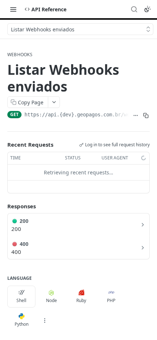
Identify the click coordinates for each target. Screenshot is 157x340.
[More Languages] (44, 320)
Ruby (81, 300)
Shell (21, 300)
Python (21, 324)
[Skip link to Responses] (2, 206)
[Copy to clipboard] (146, 115)
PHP (111, 300)
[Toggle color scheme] (147, 9)
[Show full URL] (135, 115)
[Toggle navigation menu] (13, 9)
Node (51, 300)
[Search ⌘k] (134, 9)
